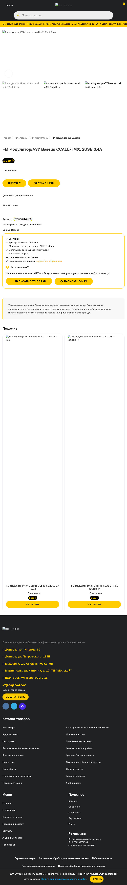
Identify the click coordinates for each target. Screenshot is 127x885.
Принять (97, 879)
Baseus (15, 230)
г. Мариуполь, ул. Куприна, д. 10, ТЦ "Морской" (37, 670)
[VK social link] (5, 706)
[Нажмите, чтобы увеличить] (8, 73)
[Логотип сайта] (63, 4)
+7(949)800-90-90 (14, 685)
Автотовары (21, 137)
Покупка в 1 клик (44, 183)
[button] (32, 604)
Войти (71, 824)
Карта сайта (75, 818)
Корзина (72, 801)
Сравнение (74, 806)
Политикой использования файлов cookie (63, 879)
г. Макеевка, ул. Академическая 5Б (27, 663)
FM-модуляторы (39, 137)
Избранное (74, 812)
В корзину (14, 183)
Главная (6, 137)
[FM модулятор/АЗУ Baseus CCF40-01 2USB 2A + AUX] (32, 459)
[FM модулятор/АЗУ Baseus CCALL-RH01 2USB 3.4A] (94, 459)
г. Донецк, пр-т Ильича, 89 (21, 649)
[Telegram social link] (14, 706)
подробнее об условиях (49, 261)
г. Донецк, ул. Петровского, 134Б (26, 656)
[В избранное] (56, 338)
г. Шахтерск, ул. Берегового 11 (24, 677)
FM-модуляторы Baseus (66, 137)
